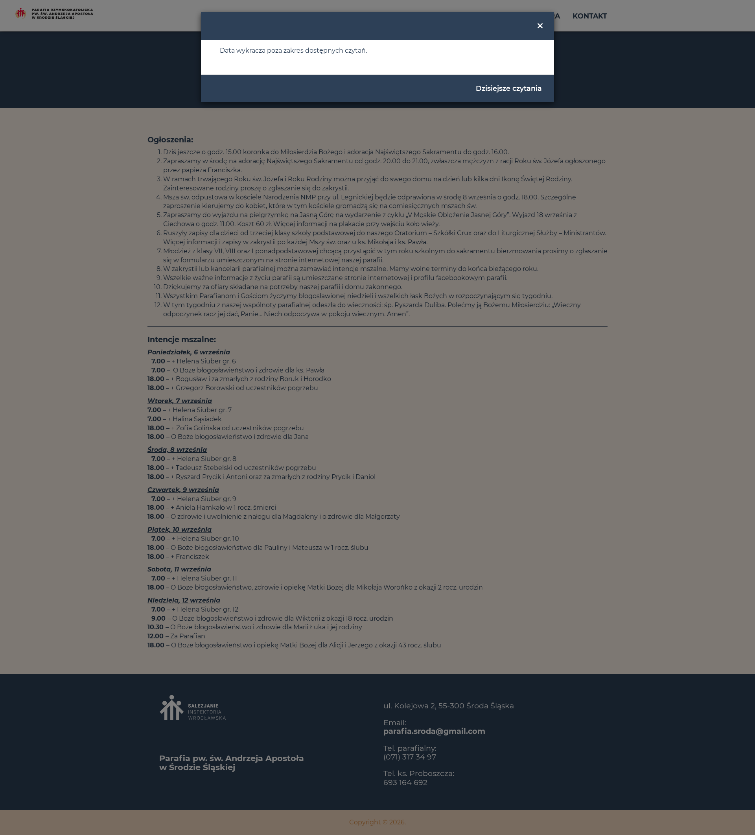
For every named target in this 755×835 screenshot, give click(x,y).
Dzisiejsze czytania (509, 88)
